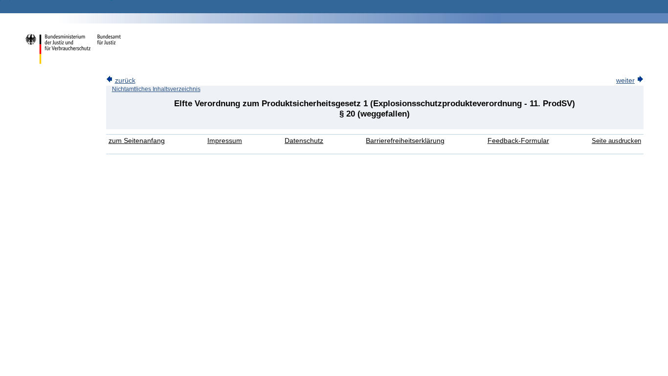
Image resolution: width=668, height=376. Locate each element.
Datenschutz (304, 140)
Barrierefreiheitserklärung (405, 140)
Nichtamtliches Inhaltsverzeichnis (156, 89)
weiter (625, 80)
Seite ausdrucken (616, 140)
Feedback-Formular (518, 140)
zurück (125, 80)
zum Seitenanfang (137, 140)
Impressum (224, 140)
